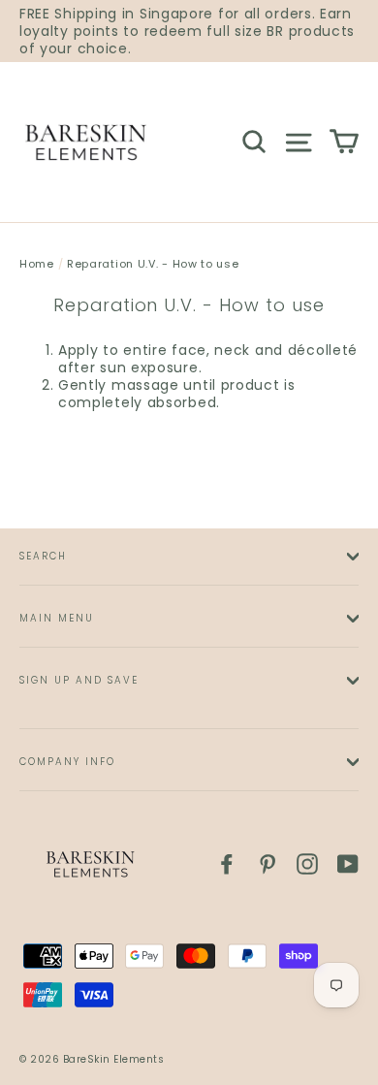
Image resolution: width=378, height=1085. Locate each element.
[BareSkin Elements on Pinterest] (267, 864)
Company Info (67, 761)
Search (43, 556)
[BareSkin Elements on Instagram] (307, 864)
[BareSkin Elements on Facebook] (226, 864)
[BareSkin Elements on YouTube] (348, 864)
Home (36, 263)
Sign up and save (79, 680)
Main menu (56, 618)
